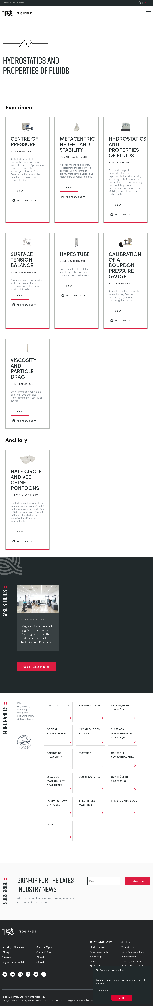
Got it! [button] (122, 998)
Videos (93, 961)
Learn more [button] (103, 990)
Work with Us (127, 947)
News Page (96, 956)
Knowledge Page (99, 951)
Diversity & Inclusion (131, 961)
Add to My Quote (26, 200)
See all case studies (36, 666)
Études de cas (97, 947)
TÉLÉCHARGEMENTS (101, 942)
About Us (125, 942)
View (20, 190)
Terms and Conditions (132, 951)
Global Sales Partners (13, 3)
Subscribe (137, 881)
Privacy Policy (128, 956)
